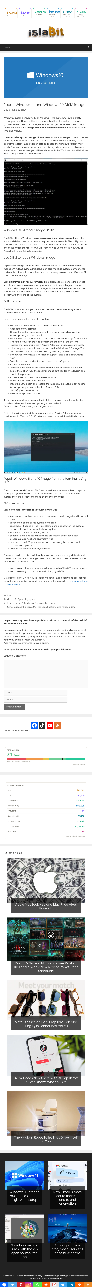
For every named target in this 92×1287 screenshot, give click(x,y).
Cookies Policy (22, 1275)
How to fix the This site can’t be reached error (30, 603)
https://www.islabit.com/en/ (50, 1278)
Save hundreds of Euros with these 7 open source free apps (24, 1251)
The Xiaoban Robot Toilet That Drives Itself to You (46, 1139)
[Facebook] (34, 725)
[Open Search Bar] (88, 47)
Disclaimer (48, 1275)
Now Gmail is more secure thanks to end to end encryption (67, 1198)
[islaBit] (46, 31)
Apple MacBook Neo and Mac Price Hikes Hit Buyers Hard (46, 906)
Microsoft (11, 599)
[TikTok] (42, 725)
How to (10, 595)
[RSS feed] (57, 725)
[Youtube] (50, 725)
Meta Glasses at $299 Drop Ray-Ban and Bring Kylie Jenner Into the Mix (46, 1024)
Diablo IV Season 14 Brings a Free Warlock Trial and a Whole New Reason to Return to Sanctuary (46, 967)
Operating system (27, 599)
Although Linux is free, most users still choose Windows (67, 1249)
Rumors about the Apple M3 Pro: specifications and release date (40, 606)
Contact (32, 1278)
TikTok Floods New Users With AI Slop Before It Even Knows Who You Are (46, 1080)
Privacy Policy (36, 1275)
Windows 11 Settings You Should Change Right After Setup (24, 1196)
